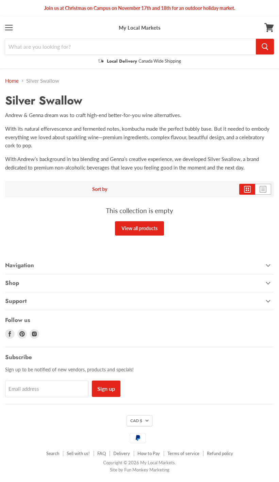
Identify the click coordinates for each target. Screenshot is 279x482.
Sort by (99, 189)
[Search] (265, 46)
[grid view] (247, 189)
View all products (139, 228)
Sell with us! (78, 453)
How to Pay (148, 453)
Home (12, 81)
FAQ (101, 453)
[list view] (263, 189)
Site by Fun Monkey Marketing (139, 469)
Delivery (121, 453)
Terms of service (183, 453)
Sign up (106, 388)
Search (52, 453)
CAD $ (136, 420)
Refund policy (220, 453)
